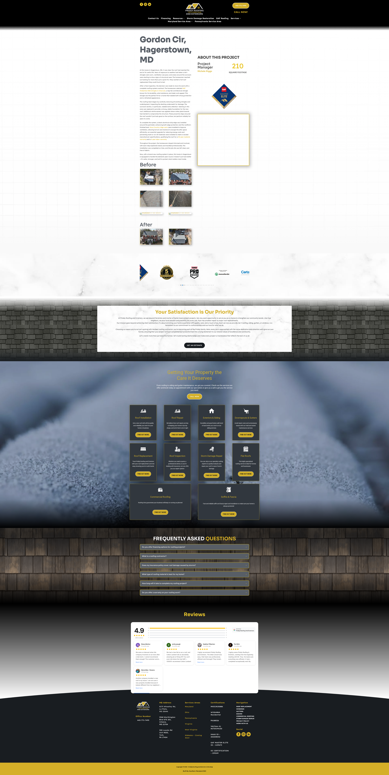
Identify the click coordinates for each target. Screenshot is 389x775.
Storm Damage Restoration (200, 19)
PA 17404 (163, 737)
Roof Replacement (244, 706)
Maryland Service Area (179, 22)
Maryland (189, 707)
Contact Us (153, 19)
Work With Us (242, 723)
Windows (240, 709)
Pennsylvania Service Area (208, 22)
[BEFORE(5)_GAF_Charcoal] (180, 185)
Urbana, (162, 722)
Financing (166, 19)
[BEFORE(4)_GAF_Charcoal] (151, 207)
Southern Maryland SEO (197, 771)
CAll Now (194, 396)
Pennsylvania (191, 718)
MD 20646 (163, 711)
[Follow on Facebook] (141, 4)
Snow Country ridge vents (159, 127)
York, (161, 735)
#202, (166, 733)
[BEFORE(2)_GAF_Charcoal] (151, 214)
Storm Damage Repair (245, 718)
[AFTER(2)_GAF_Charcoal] (151, 245)
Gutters (239, 711)
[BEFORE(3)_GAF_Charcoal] (180, 207)
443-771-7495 (240, 6)
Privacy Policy (242, 721)
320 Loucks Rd (165, 730)
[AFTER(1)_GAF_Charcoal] (180, 245)
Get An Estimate (194, 345)
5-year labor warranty (158, 139)
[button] (180, 285)
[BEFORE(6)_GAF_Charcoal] (151, 185)
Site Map (210, 767)
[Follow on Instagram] (145, 4)
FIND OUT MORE (143, 435)
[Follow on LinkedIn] (149, 4)
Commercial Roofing (245, 716)
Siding (239, 714)
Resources (178, 19)
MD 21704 (163, 724)
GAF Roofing (222, 19)
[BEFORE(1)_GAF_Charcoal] (180, 214)
